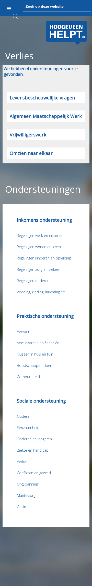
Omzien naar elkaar (31, 153)
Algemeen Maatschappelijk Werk (46, 116)
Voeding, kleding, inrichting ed (41, 292)
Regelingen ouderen (33, 280)
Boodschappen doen (34, 365)
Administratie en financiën (38, 342)
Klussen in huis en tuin (35, 354)
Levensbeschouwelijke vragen (42, 98)
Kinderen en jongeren (34, 438)
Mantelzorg (26, 495)
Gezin (21, 506)
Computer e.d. (29, 376)
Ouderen (24, 416)
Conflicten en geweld (34, 472)
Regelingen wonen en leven (39, 246)
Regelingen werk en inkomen (40, 235)
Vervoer (23, 331)
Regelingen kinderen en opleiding (44, 258)
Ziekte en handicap (33, 450)
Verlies (22, 461)
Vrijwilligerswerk (28, 135)
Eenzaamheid (28, 427)
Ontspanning (27, 484)
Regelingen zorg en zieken (38, 269)
